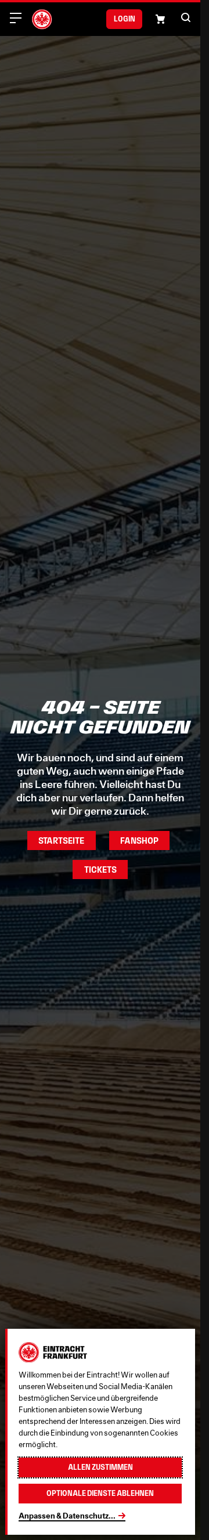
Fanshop (139, 840)
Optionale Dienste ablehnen (100, 1493)
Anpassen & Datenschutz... (67, 1515)
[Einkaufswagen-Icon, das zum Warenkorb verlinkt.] (160, 19)
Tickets (100, 869)
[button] (185, 17)
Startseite (61, 840)
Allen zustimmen (100, 1467)
